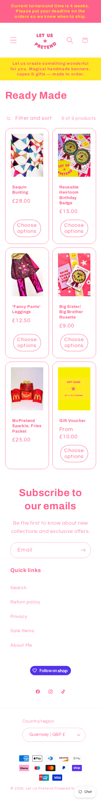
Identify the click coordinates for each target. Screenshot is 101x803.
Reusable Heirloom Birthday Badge (69, 195)
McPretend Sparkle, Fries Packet (27, 426)
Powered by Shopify (72, 788)
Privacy (18, 616)
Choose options (27, 228)
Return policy (25, 602)
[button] (13, 40)
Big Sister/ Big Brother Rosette (71, 311)
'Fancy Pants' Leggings (26, 309)
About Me (21, 645)
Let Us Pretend (39, 788)
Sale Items (22, 630)
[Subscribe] (83, 550)
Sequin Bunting (20, 189)
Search (18, 587)
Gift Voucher (72, 421)
